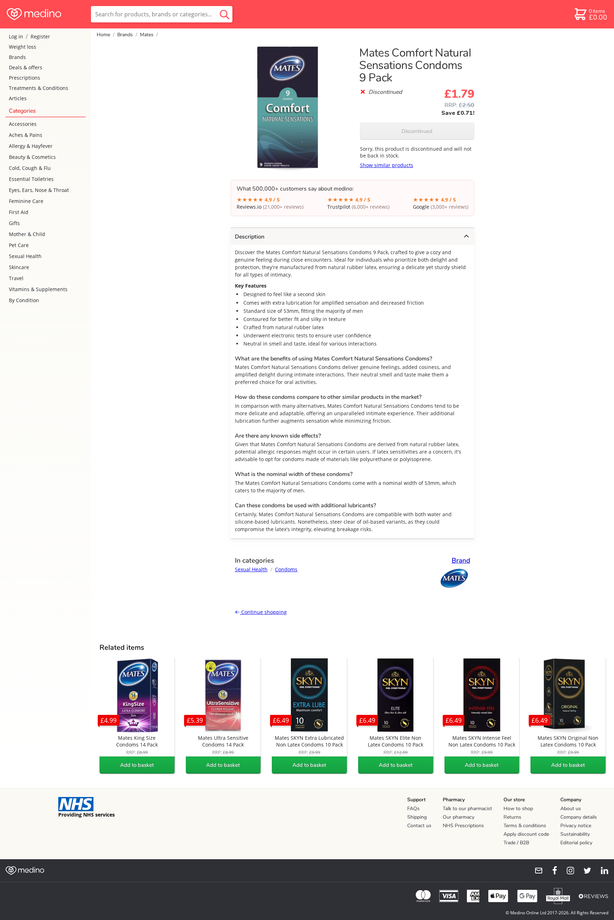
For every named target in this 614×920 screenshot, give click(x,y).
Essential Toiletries (31, 179)
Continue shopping (263, 612)
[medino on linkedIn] (601, 870)
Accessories (23, 124)
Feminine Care (26, 201)
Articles (18, 98)
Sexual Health (25, 256)
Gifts (14, 223)
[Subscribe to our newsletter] (536, 870)
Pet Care (19, 245)
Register (40, 36)
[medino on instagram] (567, 870)
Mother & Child (27, 234)
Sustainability (575, 834)
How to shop (518, 808)
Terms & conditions (524, 825)
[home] (45, 14)
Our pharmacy (458, 817)
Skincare (19, 267)
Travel (16, 278)
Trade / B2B (516, 842)
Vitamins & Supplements (38, 289)
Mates (147, 34)
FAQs (413, 808)
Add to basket (137, 765)
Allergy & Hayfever (31, 146)
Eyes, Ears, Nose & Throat (39, 190)
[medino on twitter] (584, 870)
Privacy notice (575, 825)
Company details (578, 817)
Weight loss (22, 46)
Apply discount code (526, 834)
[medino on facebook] (550, 870)
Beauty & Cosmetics (32, 157)
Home (103, 34)
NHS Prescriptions (463, 825)
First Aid (18, 212)
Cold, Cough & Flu (30, 168)
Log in (16, 36)
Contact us (419, 825)
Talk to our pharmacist (467, 808)
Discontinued (417, 131)
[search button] (224, 14)
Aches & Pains (25, 135)
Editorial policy (576, 842)
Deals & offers (25, 67)
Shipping (417, 817)
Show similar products (386, 165)
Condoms (286, 569)
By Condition (24, 300)
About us (570, 808)
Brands (17, 57)
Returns (512, 817)
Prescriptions (24, 77)
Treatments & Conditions (38, 88)
